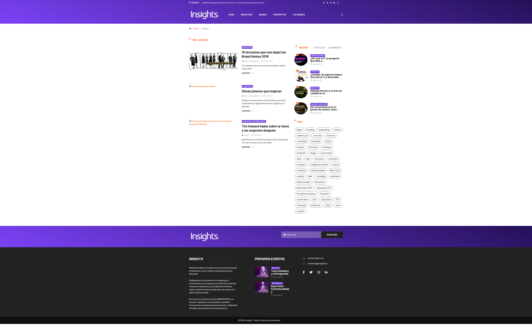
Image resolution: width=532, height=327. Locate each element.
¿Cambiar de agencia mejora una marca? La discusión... (326, 76)
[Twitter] (327, 3)
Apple (299, 130)
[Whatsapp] (338, 3)
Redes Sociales (303, 182)
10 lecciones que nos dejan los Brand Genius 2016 (264, 54)
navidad (300, 176)
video (338, 205)
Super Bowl (326, 199)
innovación (319, 159)
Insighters (246, 15)
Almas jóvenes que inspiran (262, 91)
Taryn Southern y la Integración (280, 272)
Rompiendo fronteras (306, 194)
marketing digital (317, 170)
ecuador (300, 147)
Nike (310, 176)
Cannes (337, 130)
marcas (335, 165)
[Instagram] (331, 3)
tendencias (315, 205)
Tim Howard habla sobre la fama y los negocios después (265, 128)
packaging (321, 176)
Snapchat (324, 194)
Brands (263, 15)
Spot (314, 199)
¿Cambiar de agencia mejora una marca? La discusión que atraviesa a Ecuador (233, 3)
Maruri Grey (335, 170)
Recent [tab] (303, 47)
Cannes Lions (302, 135)
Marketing (247, 47)
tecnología (301, 205)
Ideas (299, 159)
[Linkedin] (334, 3)
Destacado (316, 141)
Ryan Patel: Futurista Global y (280, 289)
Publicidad (247, 86)
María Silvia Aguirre (251, 61)
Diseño (328, 141)
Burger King (324, 130)
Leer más (246, 73)
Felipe (246, 135)
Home (195, 29)
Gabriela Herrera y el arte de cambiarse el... (326, 92)
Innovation (333, 159)
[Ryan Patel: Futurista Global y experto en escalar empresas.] (261, 287)
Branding (310, 130)
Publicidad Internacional (253, 121)
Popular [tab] (319, 47)
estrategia (326, 147)
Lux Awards (299, 15)
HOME (231, 15)
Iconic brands (326, 153)
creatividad (301, 141)
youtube (300, 211)
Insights (315, 72)
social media (302, 199)
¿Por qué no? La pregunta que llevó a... (324, 59)
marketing (301, 170)
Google (313, 153)
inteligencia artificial (319, 165)
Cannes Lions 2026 (319, 104)
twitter (328, 205)
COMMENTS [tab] (335, 47)
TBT (338, 199)
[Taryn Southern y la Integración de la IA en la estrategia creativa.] (261, 271)
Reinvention (279, 15)
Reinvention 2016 (304, 188)
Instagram (301, 165)
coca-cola (317, 135)
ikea (308, 159)
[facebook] (323, 3)
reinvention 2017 (324, 188)
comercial (330, 135)
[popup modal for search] (338, 15)
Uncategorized (317, 56)
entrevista (313, 147)
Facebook (301, 153)
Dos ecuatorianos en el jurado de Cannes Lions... (324, 108)
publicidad (335, 176)
